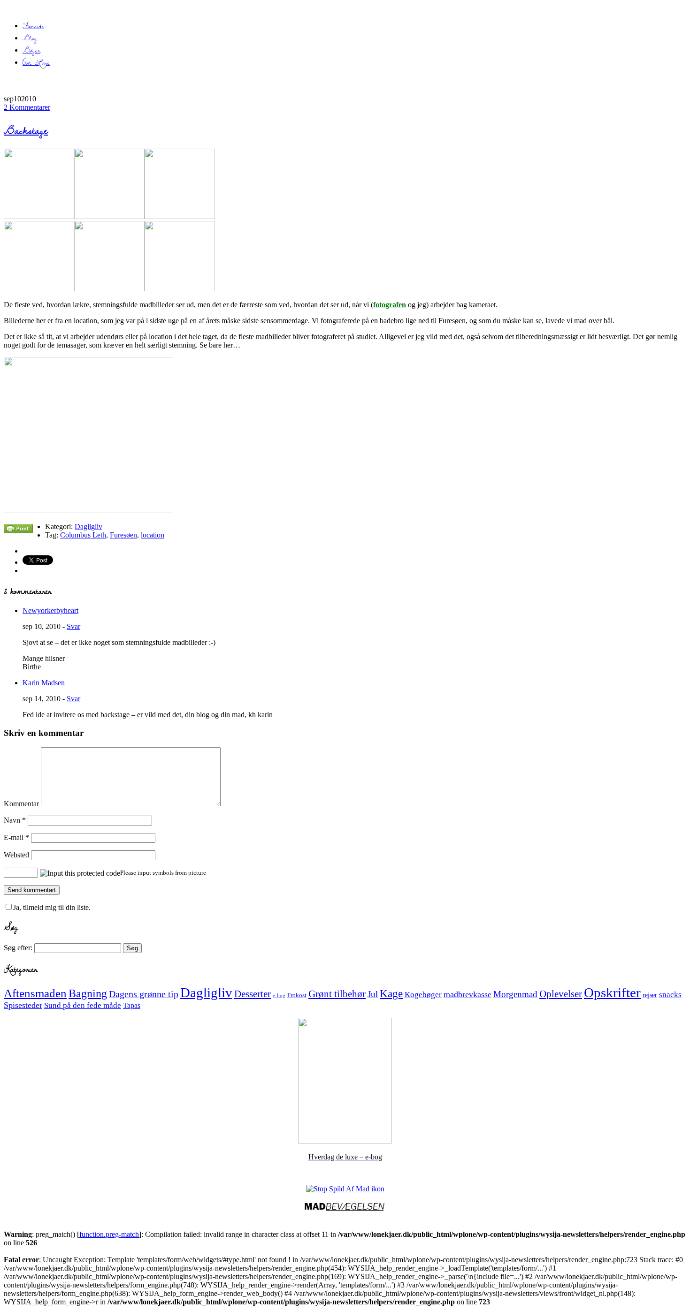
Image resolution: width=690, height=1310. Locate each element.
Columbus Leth (83, 535)
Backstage (26, 130)
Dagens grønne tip (143, 994)
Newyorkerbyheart (50, 610)
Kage (391, 994)
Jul (373, 994)
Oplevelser (560, 994)
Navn (15, 820)
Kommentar (21, 804)
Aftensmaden (35, 993)
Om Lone (36, 62)
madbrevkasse (467, 994)
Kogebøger (423, 994)
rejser (650, 995)
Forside (33, 26)
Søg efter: (18, 948)
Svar (73, 626)
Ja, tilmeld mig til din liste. (52, 907)
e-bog (279, 995)
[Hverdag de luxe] (345, 1141)
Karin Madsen (44, 683)
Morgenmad (515, 994)
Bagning (88, 993)
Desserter (252, 994)
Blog (30, 38)
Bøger (31, 50)
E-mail (16, 837)
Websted (16, 855)
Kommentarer (27, 107)
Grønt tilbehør (337, 994)
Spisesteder (23, 1005)
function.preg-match (109, 1234)
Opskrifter (612, 992)
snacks (670, 994)
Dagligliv (88, 526)
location (152, 535)
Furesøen (123, 535)
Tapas (131, 1005)
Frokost (297, 995)
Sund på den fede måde (82, 1005)
